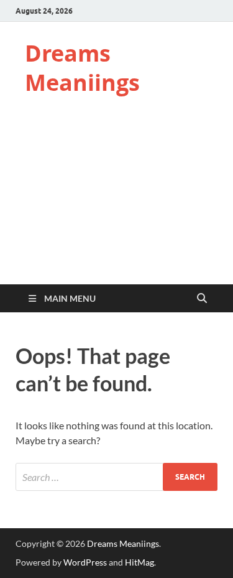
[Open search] (202, 298)
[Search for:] (116, 477)
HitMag (139, 562)
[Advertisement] (116, 201)
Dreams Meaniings (82, 68)
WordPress (85, 562)
